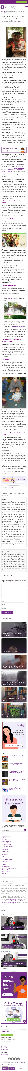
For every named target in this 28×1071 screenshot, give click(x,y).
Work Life (4, 873)
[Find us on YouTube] (9, 1060)
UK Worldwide (4, 1049)
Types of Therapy (6, 871)
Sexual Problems (6, 866)
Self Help (4, 864)
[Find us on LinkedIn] (12, 1060)
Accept (5, 1068)
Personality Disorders (7, 859)
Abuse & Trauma (6, 836)
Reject (12, 1068)
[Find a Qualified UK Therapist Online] (14, 748)
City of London (4, 1047)
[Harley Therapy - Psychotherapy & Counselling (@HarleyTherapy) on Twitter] (18, 1060)
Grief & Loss (5, 853)
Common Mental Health (7, 846)
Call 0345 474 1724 (8, 1032)
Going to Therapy (6, 851)
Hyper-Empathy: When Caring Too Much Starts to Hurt (16, 780)
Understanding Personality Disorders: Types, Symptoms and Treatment (16, 788)
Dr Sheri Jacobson (11, 899)
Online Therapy (4, 1054)
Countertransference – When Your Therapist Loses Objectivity (16, 772)
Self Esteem (5, 863)
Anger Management (6, 841)
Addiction (4, 837)
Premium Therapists (6, 2)
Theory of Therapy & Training (9, 868)
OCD (3, 856)
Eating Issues (5, 849)
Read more (14, 1064)
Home (2, 11)
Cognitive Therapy (6, 844)
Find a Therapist (22, 2)
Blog (5, 11)
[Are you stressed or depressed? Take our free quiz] (14, 153)
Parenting (10, 487)
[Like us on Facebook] (15, 1060)
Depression (4, 847)
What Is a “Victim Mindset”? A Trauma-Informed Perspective (15, 764)
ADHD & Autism (5, 839)
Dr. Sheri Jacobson (18, 21)
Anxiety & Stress (6, 842)
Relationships (5, 861)
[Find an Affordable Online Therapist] (14, 480)
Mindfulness (5, 854)
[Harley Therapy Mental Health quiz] (14, 998)
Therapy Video (5, 869)
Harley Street (4, 1046)
